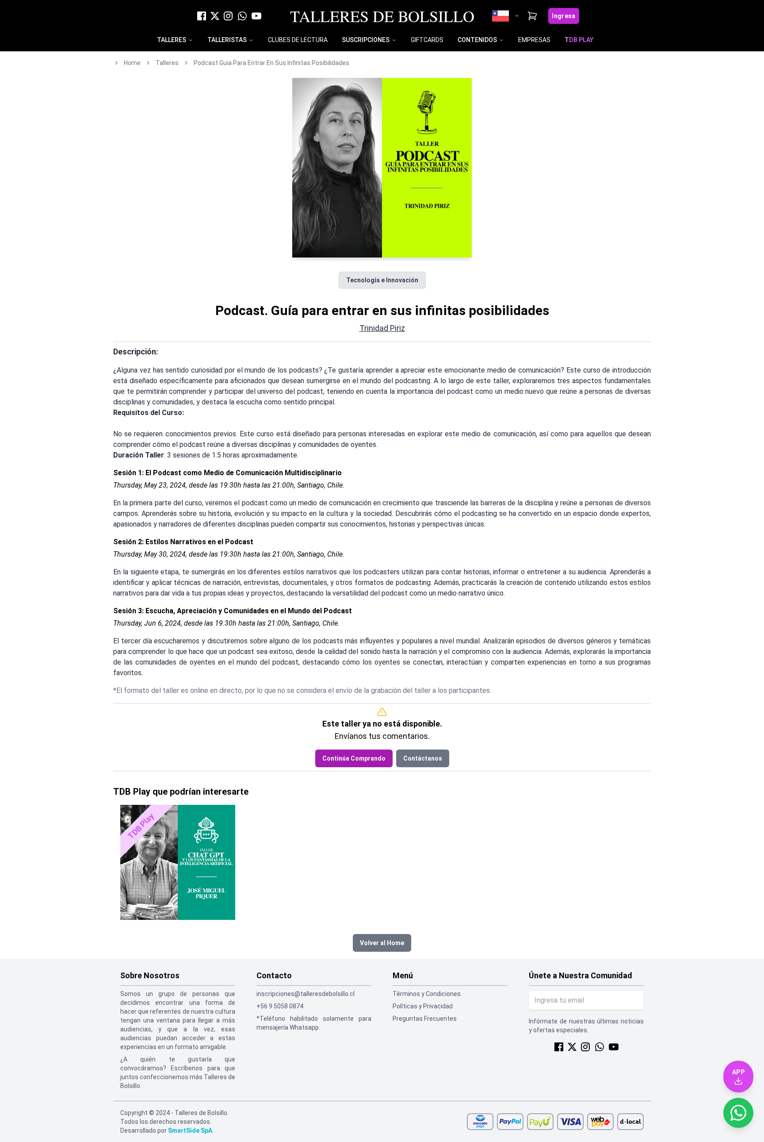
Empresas (534, 39)
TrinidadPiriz (382, 328)
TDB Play (579, 39)
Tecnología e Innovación (382, 280)
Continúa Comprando (354, 758)
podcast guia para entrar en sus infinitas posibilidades (271, 62)
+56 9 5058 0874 (279, 1006)
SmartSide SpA (190, 1130)
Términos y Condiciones (427, 993)
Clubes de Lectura (298, 39)
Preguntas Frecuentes (425, 1018)
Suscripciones (366, 39)
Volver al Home (382, 942)
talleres (167, 62)
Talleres (171, 39)
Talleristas (227, 39)
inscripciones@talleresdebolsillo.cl (305, 993)
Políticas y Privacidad (423, 1006)
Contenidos (477, 39)
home (132, 62)
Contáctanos (422, 758)
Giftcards (427, 39)
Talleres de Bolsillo (382, 16)
